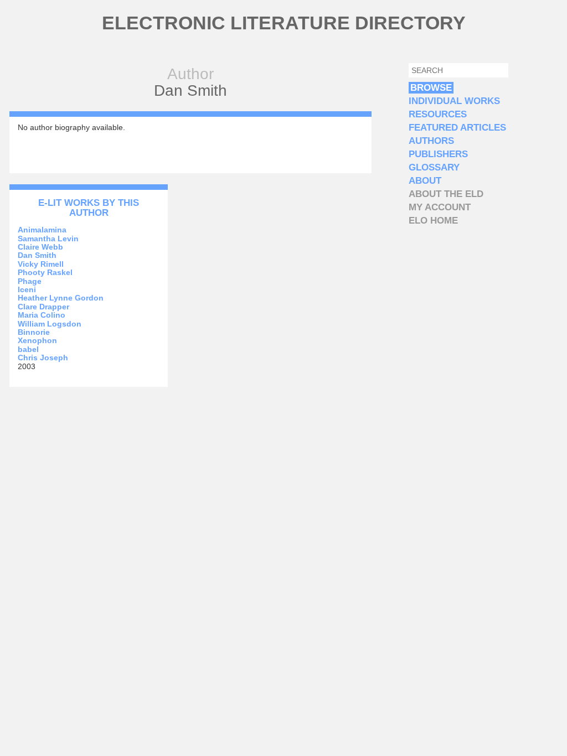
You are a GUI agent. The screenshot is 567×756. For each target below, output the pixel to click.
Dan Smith (37, 255)
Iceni (27, 289)
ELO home (433, 220)
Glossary (434, 167)
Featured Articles (457, 127)
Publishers (438, 154)
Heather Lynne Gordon (61, 297)
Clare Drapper (43, 306)
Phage (30, 281)
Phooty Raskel (45, 272)
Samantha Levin (48, 238)
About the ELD (446, 194)
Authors (431, 141)
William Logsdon (49, 323)
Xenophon (37, 340)
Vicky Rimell (41, 264)
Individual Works (454, 101)
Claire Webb (40, 246)
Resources (438, 114)
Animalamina (42, 229)
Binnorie (34, 332)
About (425, 180)
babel (28, 349)
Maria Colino (41, 314)
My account (440, 207)
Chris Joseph (43, 357)
